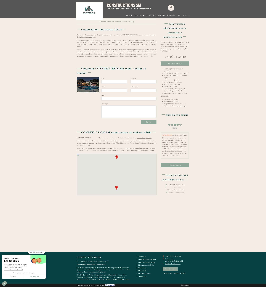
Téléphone (134, 87)
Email (103, 87)
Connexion (185, 285)
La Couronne (100, 143)
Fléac (117, 143)
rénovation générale (144, 138)
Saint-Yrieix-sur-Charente (144, 143)
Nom (103, 78)
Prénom (133, 78)
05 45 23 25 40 (175, 57)
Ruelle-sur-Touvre (83, 145)
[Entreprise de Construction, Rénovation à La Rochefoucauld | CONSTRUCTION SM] (89, 11)
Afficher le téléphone (176, 193)
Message (104, 104)
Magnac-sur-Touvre (127, 143)
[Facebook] (171, 8)
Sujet (103, 95)
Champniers (110, 143)
